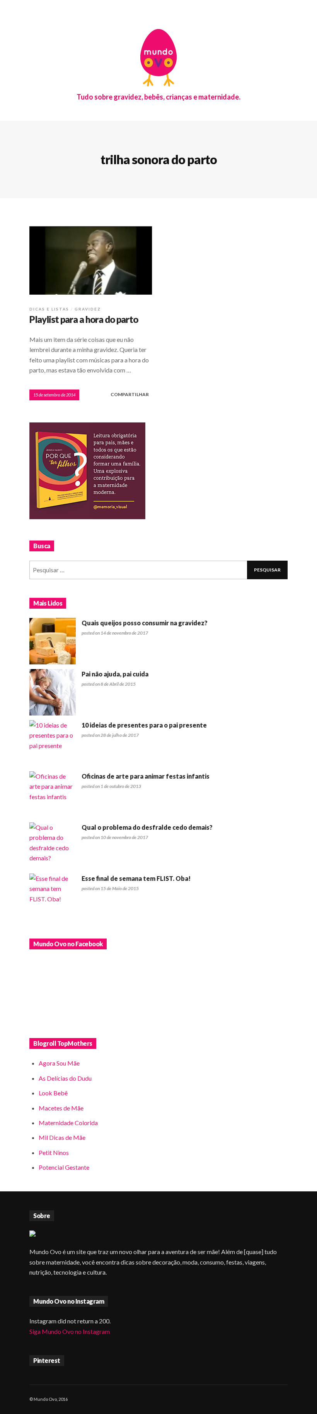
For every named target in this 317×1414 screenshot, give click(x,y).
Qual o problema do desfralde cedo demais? (147, 827)
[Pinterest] (273, 1399)
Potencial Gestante (64, 1167)
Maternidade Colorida (68, 1122)
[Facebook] (242, 1399)
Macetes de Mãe (61, 1108)
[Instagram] (263, 1399)
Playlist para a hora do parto (83, 319)
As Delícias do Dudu (65, 1078)
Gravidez (88, 309)
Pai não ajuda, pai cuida (115, 674)
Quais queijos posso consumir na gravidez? (145, 622)
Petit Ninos (54, 1152)
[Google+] (252, 1399)
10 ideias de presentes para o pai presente (144, 725)
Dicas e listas (49, 309)
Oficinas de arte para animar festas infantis (146, 776)
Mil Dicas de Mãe (62, 1137)
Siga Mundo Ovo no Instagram (69, 1331)
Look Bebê (53, 1093)
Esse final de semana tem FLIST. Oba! (136, 878)
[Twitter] (283, 1399)
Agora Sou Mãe (59, 1063)
